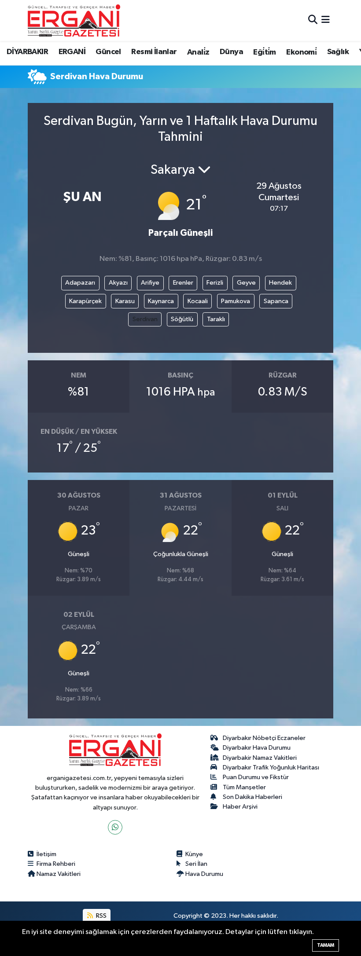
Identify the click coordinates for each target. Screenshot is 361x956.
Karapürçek (85, 301)
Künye (194, 854)
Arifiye (150, 282)
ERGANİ (72, 52)
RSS (101, 915)
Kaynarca (161, 301)
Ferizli (214, 282)
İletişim (46, 854)
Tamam (325, 945)
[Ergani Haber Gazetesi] (74, 20)
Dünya (231, 52)
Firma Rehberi (56, 864)
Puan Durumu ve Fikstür (256, 777)
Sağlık (338, 52)
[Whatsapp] (115, 827)
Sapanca (276, 301)
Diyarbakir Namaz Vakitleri (260, 758)
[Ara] (312, 20)
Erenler (183, 282)
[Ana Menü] (325, 20)
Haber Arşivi (240, 806)
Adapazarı (80, 282)
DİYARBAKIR (27, 52)
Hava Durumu (204, 874)
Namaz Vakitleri (59, 874)
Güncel (108, 52)
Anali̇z (198, 52)
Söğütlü (182, 319)
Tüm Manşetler (244, 787)
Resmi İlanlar (154, 52)
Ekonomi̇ (301, 52)
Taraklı (216, 319)
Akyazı (118, 282)
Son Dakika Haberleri (252, 797)
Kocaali (198, 301)
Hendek (280, 282)
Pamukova (235, 301)
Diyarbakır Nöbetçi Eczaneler (264, 738)
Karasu (125, 301)
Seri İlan (196, 864)
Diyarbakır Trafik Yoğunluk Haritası (271, 767)
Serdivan (145, 319)
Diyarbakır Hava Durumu (257, 747)
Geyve (246, 282)
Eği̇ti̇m (264, 52)
